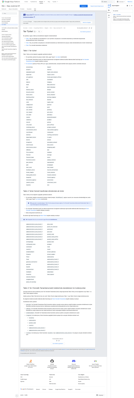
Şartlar (21, 395)
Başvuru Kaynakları (13, 9)
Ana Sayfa (25, 27)
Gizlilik (26, 395)
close (132, 5)
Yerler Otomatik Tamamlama (59, 299)
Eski (35, 9)
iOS (50, 379)
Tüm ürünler (77, 389)
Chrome (44, 389)
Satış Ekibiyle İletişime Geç (84, 379)
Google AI (70, 389)
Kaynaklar (29, 9)
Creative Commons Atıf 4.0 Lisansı (45, 349)
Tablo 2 (28, 42)
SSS (21, 377)
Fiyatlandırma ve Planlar (83, 377)
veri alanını (58, 57)
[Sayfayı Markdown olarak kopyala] (39, 31)
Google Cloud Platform (60, 389)
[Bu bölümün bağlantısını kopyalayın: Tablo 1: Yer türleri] (38, 51)
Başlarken (83, 6)
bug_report (127, 5)
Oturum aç (130, 1)
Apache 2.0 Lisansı (65, 349)
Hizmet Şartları (81, 383)
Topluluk (54, 1)
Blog (49, 1)
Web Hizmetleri (52, 383)
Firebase (51, 389)
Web (3, 6)
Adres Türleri (43, 215)
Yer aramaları (29, 63)
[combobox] (108, 1)
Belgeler (41, 1)
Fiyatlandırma (33, 1)
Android (51, 377)
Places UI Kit (29, 14)
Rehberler (4, 9)
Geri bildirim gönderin (85, 31)
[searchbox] (9, 13)
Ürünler (26, 1)
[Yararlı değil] (91, 28)
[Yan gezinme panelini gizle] (16, 395)
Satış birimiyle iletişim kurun (97, 6)
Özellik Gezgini (23, 379)
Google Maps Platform (38, 27)
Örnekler (22, 9)
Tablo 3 (28, 45)
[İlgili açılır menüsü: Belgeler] (45, 1)
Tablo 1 (28, 38)
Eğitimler (22, 381)
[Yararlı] (89, 28)
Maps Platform (15, 2)
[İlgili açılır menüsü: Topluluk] (58, 1)
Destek (79, 381)
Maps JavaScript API (13, 6)
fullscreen (129, 5)
